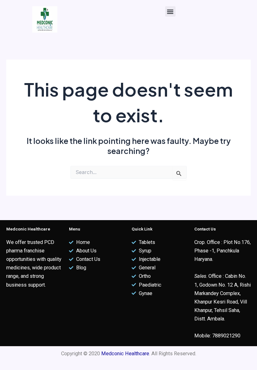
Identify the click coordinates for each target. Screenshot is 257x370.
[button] (170, 11)
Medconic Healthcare (125, 354)
